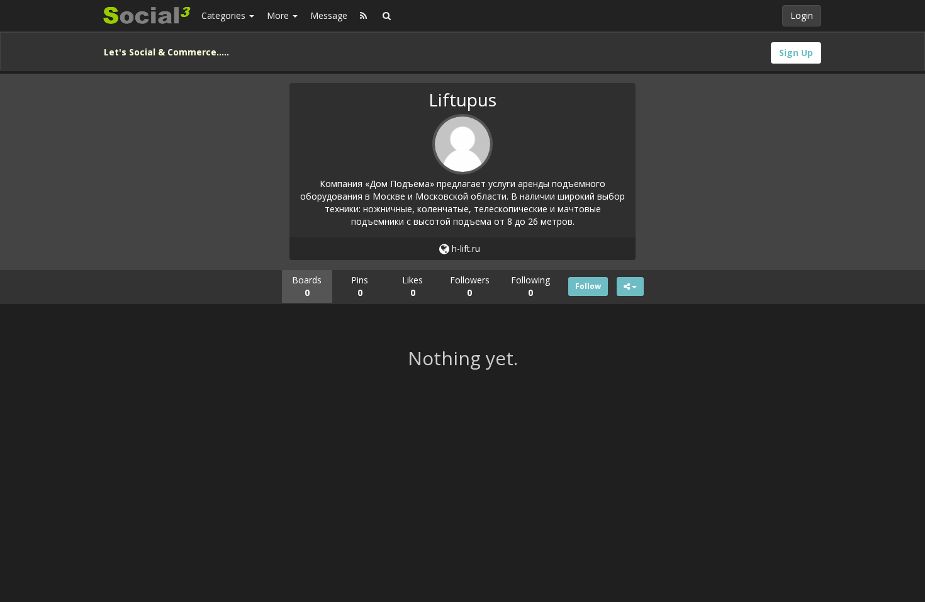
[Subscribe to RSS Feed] (363, 15)
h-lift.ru (464, 248)
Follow (588, 286)
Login (801, 15)
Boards (307, 286)
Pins (359, 286)
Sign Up (796, 53)
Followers (470, 286)
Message (328, 15)
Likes (412, 286)
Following (530, 286)
